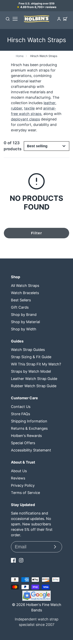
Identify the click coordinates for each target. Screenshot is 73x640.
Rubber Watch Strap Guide (33, 386)
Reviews (18, 478)
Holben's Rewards (26, 436)
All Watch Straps (25, 285)
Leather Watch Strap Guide (34, 379)
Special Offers (23, 443)
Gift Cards (20, 307)
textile (29, 108)
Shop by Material (25, 322)
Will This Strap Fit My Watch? (36, 364)
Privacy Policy (23, 485)
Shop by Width (23, 329)
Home (20, 56)
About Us (19, 471)
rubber (16, 108)
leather (49, 103)
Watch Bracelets (25, 293)
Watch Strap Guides (28, 349)
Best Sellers (21, 300)
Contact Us (20, 407)
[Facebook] (13, 560)
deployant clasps (25, 119)
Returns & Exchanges (29, 428)
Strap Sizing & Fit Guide (31, 357)
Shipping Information (29, 421)
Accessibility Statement (31, 450)
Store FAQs (20, 414)
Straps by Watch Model (31, 371)
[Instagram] (21, 560)
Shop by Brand (23, 314)
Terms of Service (25, 493)
